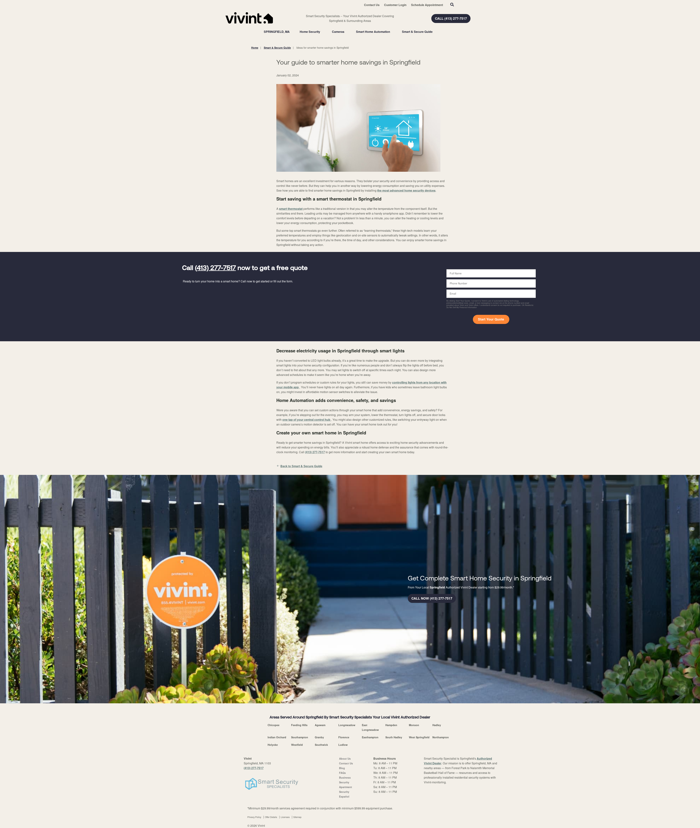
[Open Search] (452, 4)
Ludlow (343, 745)
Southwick (321, 745)
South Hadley (393, 737)
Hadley (436, 725)
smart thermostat (291, 209)
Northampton (440, 737)
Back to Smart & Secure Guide (301, 466)
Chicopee (273, 725)
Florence (343, 737)
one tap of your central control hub (306, 419)
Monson (414, 725)
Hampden (391, 725)
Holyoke (273, 745)
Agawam (320, 725)
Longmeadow (346, 725)
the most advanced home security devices (406, 190)
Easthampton (370, 737)
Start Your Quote (491, 319)
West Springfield (419, 737)
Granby (319, 737)
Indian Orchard (277, 737)
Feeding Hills (299, 725)
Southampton (299, 737)
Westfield (297, 745)
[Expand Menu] (322, 32)
